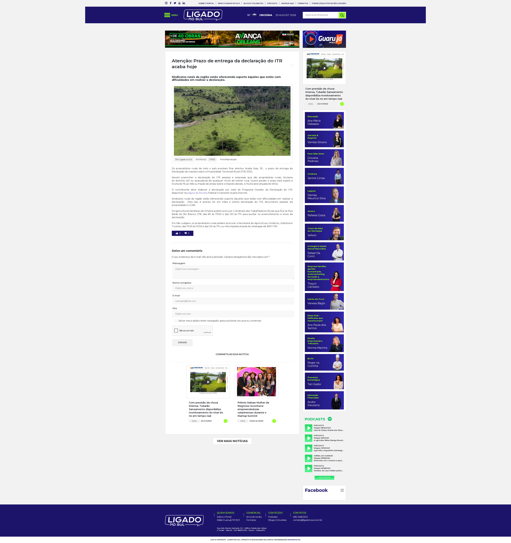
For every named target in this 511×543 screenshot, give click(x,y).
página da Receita (197, 193)
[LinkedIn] (184, 3)
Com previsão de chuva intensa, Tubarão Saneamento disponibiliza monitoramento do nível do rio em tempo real (206, 409)
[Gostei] (177, 233)
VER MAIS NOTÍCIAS (232, 441)
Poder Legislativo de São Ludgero (329, 3)
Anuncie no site (254, 517)
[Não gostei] (186, 233)
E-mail (176, 295)
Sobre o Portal (206, 3)
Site (174, 308)
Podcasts (272, 3)
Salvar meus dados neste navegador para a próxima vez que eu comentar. (220, 320)
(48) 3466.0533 (300, 517)
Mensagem (178, 263)
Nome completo (181, 283)
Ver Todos (324, 477)
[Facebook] (170, 3)
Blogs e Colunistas (253, 3)
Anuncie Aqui (287, 3)
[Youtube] (179, 3)
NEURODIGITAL (294, 540)
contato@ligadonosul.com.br (307, 520)
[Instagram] (166, 3)
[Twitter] (175, 3)
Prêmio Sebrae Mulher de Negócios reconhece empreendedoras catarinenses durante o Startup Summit (253, 409)
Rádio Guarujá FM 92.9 (229, 3)
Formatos (303, 3)
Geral (194, 421)
